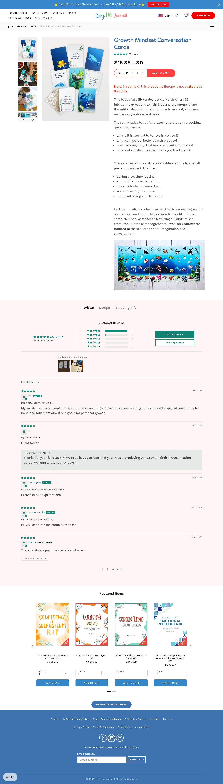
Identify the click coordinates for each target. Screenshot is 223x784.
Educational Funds (111, 719)
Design (104, 308)
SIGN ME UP (137, 759)
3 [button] (113, 569)
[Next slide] (32, 119)
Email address (86, 753)
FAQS (66, 719)
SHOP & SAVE (158, 4)
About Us (168, 719)
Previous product (212, 26)
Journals (58, 13)
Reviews (87, 308)
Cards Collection (37, 26)
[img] (28, 391)
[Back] (10, 26)
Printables (14, 18)
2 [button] (107, 569)
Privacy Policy (81, 727)
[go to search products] (177, 15)
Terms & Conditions (103, 727)
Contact (55, 719)
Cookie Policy (125, 727)
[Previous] (33, 646)
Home (23, 26)
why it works (43, 18)
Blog (28, 18)
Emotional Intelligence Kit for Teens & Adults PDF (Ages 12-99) (170, 658)
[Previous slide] (23, 119)
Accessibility (142, 727)
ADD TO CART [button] (160, 72)
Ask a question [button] (175, 342)
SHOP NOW (203, 15)
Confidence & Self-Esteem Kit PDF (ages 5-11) (52, 657)
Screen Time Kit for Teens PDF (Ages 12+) (131, 657)
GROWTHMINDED (17, 13)
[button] (219, 4)
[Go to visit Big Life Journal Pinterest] (111, 738)
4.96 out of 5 (56, 337)
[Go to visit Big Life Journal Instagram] (120, 738)
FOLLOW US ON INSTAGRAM (111, 704)
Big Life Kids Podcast (135, 719)
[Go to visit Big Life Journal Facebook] (103, 738)
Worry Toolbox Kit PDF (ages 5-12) (92, 657)
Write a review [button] (174, 334)
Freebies (154, 719)
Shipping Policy (80, 719)
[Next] (190, 646)
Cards (72, 13)
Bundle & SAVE (40, 13)
